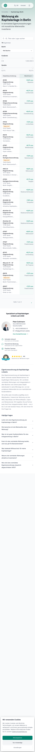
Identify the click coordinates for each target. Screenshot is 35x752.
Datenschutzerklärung (19, 732)
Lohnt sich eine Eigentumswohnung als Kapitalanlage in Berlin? (14, 421)
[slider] (2, 58)
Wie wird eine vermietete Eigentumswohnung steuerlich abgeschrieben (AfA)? (11, 465)
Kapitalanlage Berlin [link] (17, 12)
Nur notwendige (17, 743)
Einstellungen (17, 747)
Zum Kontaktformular (19, 334)
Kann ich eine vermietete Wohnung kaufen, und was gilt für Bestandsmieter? (15, 442)
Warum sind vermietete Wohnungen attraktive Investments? (13, 457)
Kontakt (23, 5)
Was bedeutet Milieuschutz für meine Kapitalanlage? (14, 450)
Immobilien (5, 12)
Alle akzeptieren (17, 738)
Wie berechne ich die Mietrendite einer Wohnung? (14, 428)
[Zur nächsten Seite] (31, 302)
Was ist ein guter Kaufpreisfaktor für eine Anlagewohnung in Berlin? (15, 435)
